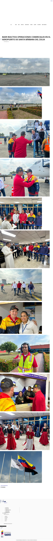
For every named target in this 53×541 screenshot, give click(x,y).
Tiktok (6, 520)
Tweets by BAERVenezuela (4, 485)
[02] (25, 157)
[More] (18, 55)
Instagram (6, 517)
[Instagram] (4, 490)
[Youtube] (8, 490)
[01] (25, 85)
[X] (10, 54)
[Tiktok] (10, 490)
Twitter (6, 519)
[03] (21, 118)
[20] (25, 267)
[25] (21, 333)
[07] (21, 482)
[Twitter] (6, 490)
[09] (25, 411)
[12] (25, 372)
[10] (25, 449)
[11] (25, 196)
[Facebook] (7, 54)
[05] (21, 229)
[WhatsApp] (15, 54)
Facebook (6, 516)
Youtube (6, 518)
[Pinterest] (12, 54)
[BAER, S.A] (26, 504)
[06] (21, 300)
